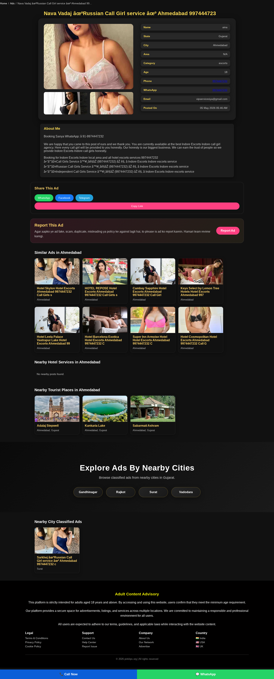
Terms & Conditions (36, 638)
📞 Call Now (68, 674)
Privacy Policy (33, 642)
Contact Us (88, 638)
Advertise (144, 646)
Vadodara (186, 492)
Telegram (84, 197)
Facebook (64, 197)
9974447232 (219, 81)
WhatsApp (44, 197)
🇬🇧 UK (199, 646)
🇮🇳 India (200, 638)
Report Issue (89, 646)
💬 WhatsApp (206, 674)
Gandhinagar (88, 492)
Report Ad (228, 230)
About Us (144, 638)
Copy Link (137, 206)
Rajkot (120, 492)
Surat (153, 492)
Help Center (89, 642)
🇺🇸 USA (200, 642)
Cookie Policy (33, 646)
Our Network (146, 642)
